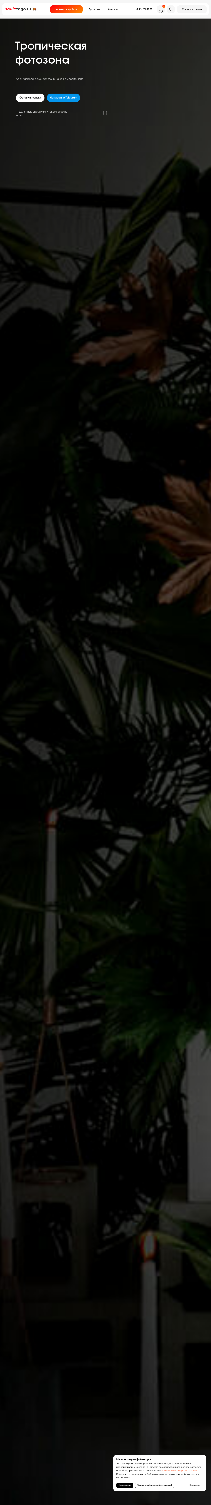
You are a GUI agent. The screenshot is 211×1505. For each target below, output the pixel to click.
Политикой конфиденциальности (179, 1471)
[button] (192, 9)
